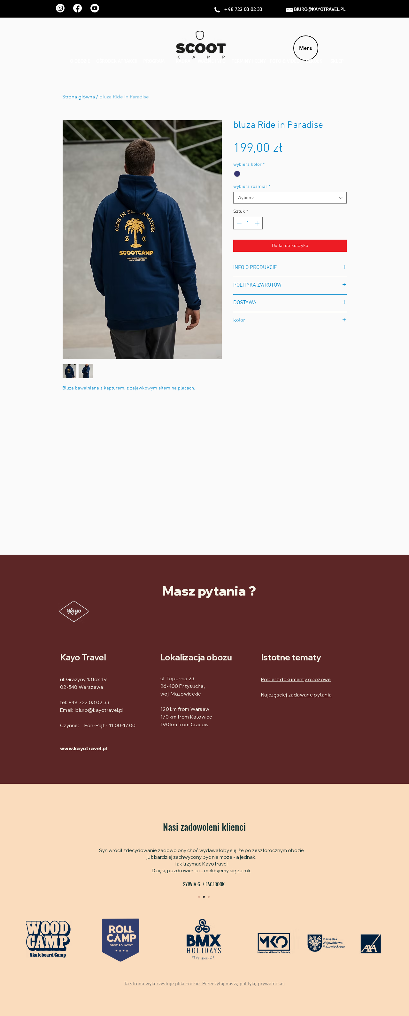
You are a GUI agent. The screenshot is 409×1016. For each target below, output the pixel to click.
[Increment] (257, 223)
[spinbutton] (248, 223)
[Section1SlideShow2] (204, 897)
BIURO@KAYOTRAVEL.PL (320, 9)
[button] (204, 984)
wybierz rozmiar (251, 186)
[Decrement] (238, 223)
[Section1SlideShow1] (199, 897)
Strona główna (78, 97)
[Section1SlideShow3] (209, 897)
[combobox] (290, 198)
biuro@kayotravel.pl (99, 710)
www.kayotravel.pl (83, 748)
